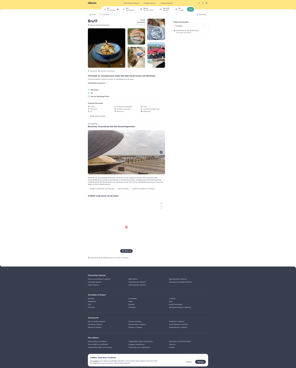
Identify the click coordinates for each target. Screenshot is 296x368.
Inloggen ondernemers (136, 344)
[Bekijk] (156, 29)
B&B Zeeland (133, 279)
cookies (96, 361)
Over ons (172, 344)
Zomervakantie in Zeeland (178, 324)
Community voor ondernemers (139, 347)
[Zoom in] (161, 206)
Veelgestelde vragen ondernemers (140, 341)
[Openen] (161, 203)
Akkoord (200, 362)
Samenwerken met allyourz (97, 341)
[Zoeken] (199, 3)
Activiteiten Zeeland (95, 324)
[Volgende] (161, 152)
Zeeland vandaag (134, 321)
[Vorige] (91, 152)
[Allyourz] (92, 3)
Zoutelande (132, 298)
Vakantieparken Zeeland (137, 285)
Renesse (131, 304)
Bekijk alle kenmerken (98, 116)
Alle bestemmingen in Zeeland (180, 307)
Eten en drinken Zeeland (96, 321)
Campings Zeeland (94, 282)
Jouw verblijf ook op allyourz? (98, 344)
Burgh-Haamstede (175, 304)
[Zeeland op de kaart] (206, 3)
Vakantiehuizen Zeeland (137, 282)
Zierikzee (91, 298)
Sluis (89, 304)
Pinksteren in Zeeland (176, 321)
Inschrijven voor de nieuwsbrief (180, 341)
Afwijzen (189, 362)
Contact (172, 347)
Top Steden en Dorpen (97, 295)
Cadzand (172, 298)
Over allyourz (93, 338)
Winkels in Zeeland (94, 327)
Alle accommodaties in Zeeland (99, 279)
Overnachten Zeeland (96, 275)
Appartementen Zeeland (177, 279)
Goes (171, 301)
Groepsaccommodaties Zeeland (180, 282)
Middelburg (92, 301)
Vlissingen (132, 307)
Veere (130, 301)
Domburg (91, 307)
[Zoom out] (161, 209)
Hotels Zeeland (93, 285)
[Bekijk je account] (203, 3)
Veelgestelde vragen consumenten (100, 347)
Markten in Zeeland (135, 327)
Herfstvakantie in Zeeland (178, 327)
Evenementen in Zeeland (137, 324)
